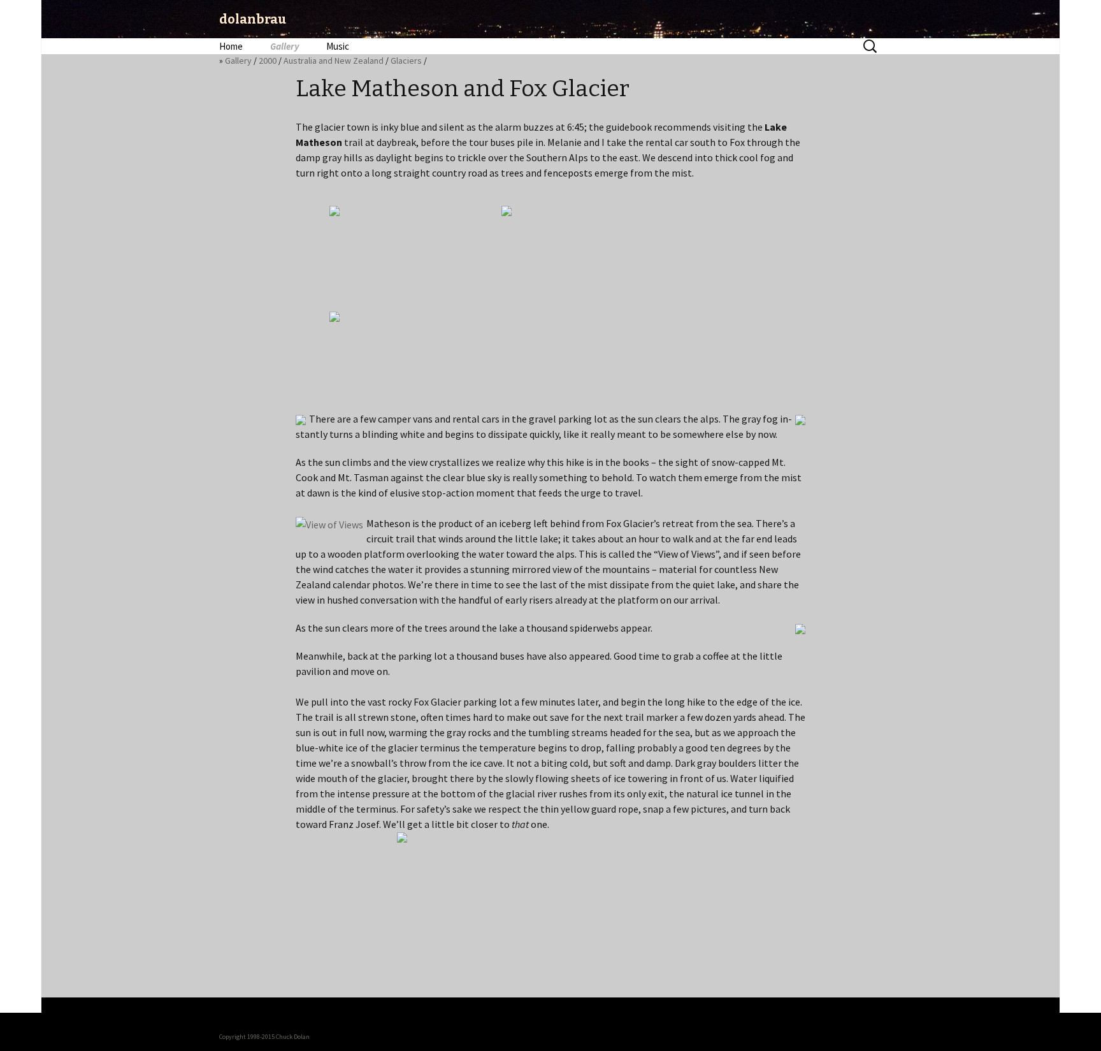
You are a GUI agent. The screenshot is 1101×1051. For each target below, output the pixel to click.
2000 (268, 60)
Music (337, 46)
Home (231, 46)
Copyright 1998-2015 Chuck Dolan (264, 1037)
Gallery (284, 46)
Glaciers (406, 60)
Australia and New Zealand (334, 60)
